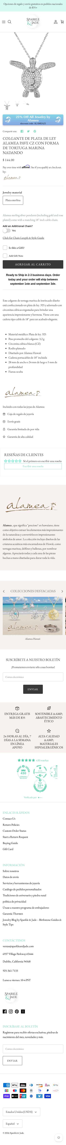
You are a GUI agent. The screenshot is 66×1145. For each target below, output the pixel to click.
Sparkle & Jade (17, 1132)
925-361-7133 (10, 970)
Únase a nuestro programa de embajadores (26, 907)
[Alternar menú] (3, 22)
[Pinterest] (17, 1011)
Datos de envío (11, 877)
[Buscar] (11, 22)
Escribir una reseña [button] (33, 466)
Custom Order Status (14, 831)
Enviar (33, 689)
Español (10, 1123)
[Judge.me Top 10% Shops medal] (41, 785)
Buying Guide (10, 843)
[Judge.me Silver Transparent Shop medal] (41, 772)
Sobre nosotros (11, 871)
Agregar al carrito (33, 264)
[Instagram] (11, 1011)
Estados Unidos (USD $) (19, 1112)
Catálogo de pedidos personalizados (22, 889)
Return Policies (11, 825)
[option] (33, 65)
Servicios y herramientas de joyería (21, 883)
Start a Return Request (15, 837)
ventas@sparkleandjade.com (18, 946)
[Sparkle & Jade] (33, 21)
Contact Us (9, 818)
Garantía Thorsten (13, 913)
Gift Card (8, 849)
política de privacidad (14, 901)
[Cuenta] (55, 22)
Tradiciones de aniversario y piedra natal (24, 895)
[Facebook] (5, 1011)
